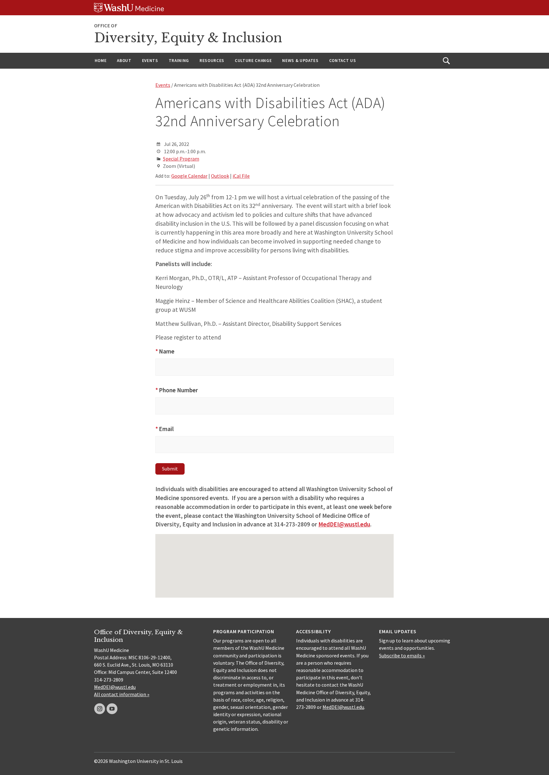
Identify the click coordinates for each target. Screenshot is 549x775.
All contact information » (121, 694)
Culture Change (253, 60)
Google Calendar (189, 176)
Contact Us (342, 60)
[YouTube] (112, 708)
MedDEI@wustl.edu (115, 687)
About (124, 60)
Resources (212, 60)
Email (164, 429)
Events (150, 60)
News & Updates (300, 60)
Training (179, 60)
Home (101, 60)
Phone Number (176, 390)
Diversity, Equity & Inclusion (188, 38)
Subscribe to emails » (402, 655)
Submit (170, 468)
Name (164, 351)
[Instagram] (99, 708)
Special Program (181, 158)
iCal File (241, 176)
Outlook (220, 176)
